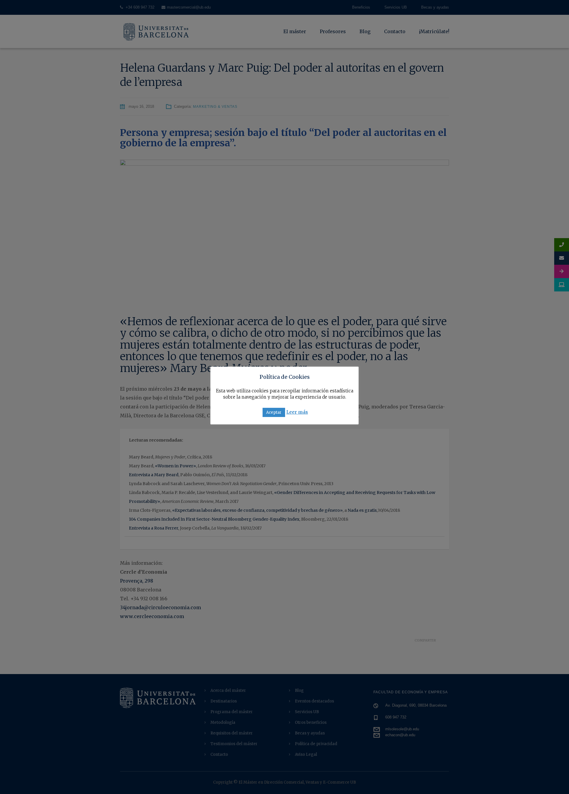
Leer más (297, 412)
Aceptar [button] (274, 412)
